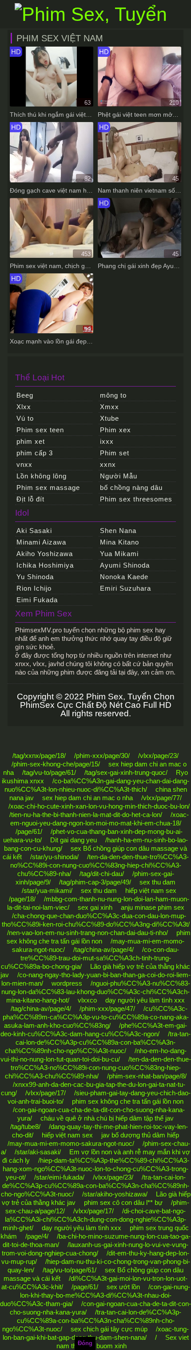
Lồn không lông (41, 476)
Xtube (109, 418)
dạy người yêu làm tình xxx (145, 1000)
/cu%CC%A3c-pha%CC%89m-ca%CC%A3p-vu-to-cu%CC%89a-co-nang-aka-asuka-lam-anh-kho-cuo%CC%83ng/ (96, 1017)
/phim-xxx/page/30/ (102, 755)
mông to (113, 395)
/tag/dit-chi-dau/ (102, 873)
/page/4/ (36, 1236)
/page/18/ (22, 899)
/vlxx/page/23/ (158, 755)
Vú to (25, 418)
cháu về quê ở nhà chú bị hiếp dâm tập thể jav (107, 1118)
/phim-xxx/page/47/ (107, 1008)
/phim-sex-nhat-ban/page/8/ (147, 1076)
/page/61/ (29, 831)
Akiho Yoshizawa (44, 553)
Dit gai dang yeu (73, 840)
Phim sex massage (48, 487)
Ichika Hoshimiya (45, 565)
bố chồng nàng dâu (131, 487)
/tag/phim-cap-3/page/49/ (95, 882)
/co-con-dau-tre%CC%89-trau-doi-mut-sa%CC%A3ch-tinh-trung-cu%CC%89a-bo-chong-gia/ (90, 958)
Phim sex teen (40, 430)
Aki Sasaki (34, 530)
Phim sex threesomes (136, 499)
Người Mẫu (118, 476)
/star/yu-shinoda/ (54, 857)
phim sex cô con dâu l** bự (123, 1202)
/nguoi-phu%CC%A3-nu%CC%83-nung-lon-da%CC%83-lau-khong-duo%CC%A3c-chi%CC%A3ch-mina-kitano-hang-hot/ (95, 991)
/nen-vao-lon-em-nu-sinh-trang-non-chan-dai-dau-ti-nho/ (87, 932)
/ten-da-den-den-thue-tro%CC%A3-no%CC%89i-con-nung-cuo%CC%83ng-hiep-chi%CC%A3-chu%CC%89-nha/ (99, 865)
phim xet (30, 441)
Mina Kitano (119, 542)
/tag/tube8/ (25, 1126)
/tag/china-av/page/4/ (103, 949)
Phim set (114, 453)
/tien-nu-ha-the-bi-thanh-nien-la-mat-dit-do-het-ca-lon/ (85, 814)
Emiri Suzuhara (125, 588)
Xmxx (109, 407)
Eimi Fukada (37, 600)
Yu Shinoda (35, 576)
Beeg (24, 395)
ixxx (107, 441)
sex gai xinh (95, 907)
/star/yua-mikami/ (47, 890)
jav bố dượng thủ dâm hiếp (140, 1135)
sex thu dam (157, 882)
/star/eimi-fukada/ (59, 1177)
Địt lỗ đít (30, 499)
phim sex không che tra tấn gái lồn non (127, 1101)
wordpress (67, 983)
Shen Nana (118, 530)
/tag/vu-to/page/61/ (49, 772)
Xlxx (23, 407)
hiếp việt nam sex (150, 890)
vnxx (24, 464)
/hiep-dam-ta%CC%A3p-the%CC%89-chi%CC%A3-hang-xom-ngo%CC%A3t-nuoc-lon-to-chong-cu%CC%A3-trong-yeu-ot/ (96, 1169)
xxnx (108, 464)
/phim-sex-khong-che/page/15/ (56, 764)
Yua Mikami (119, 553)
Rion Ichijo (34, 588)
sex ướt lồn (123, 1287)
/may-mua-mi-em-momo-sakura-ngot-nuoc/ (71, 1143)
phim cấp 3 (34, 453)
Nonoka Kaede (124, 576)
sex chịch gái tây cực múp (109, 1329)
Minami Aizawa (41, 542)
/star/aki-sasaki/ (38, 1152)
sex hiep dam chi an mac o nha (87, 797)
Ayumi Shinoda (125, 565)
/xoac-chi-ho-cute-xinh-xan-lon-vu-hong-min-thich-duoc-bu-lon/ (99, 806)
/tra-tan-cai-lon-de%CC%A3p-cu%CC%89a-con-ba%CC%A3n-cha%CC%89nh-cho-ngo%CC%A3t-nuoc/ (98, 1042)
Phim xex (115, 430)
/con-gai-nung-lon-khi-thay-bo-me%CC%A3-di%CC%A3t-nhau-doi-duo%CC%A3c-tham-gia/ (95, 1295)
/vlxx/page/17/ (45, 1093)
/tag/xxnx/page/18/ (39, 755)
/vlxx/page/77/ (161, 797)
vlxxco (87, 1000)
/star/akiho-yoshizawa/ (114, 1194)
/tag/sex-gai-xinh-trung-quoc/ (125, 772)
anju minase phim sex (152, 907)
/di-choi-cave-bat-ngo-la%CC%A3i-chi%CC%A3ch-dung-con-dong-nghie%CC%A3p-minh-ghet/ (95, 1219)
